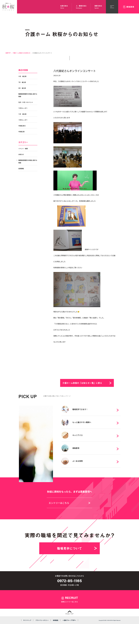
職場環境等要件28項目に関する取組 (27, 95)
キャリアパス (77, 435)
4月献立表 (21, 131)
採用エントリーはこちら (69, 599)
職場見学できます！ (80, 409)
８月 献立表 (22, 76)
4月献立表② (22, 126)
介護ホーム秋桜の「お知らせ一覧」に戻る (82, 382)
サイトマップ (27, 620)
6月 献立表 (22, 88)
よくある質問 (77, 461)
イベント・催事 (23, 148)
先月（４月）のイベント (25, 102)
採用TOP (8, 53)
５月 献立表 (22, 114)
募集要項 (75, 448)
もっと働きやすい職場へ (81, 422)
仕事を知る (64, 7)
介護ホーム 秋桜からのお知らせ (21, 53)
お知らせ (21, 154)
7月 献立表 (22, 82)
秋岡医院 (55, 620)
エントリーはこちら (59, 502)
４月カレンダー (23, 120)
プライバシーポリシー (42, 620)
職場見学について (69, 548)
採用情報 (21, 168)
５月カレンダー (23, 108)
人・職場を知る (81, 7)
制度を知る (98, 7)
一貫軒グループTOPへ (69, 620)
